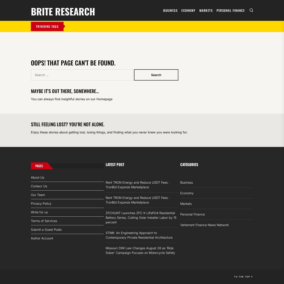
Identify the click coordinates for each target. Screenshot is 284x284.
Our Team (38, 195)
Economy (188, 10)
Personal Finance (231, 10)
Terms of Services (44, 221)
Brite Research (63, 10)
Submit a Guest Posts (46, 229)
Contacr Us (39, 186)
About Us (37, 177)
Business (170, 10)
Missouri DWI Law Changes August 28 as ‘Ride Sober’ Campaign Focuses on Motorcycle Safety (140, 250)
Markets (206, 10)
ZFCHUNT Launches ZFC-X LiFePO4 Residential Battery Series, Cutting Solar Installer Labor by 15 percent (141, 217)
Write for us (39, 212)
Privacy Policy (41, 203)
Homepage (104, 99)
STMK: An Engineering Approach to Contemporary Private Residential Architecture (139, 235)
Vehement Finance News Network (204, 225)
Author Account (42, 238)
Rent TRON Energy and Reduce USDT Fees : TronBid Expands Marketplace (138, 185)
